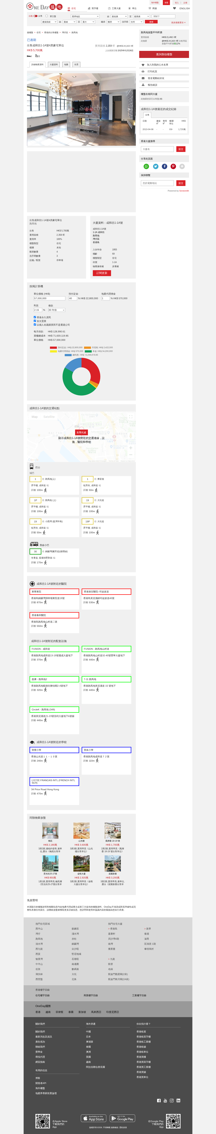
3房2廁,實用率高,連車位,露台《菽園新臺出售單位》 (113, 884)
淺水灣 (75, 933)
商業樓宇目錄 (91, 995)
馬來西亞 (96, 1012)
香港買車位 (142, 1077)
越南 (48, 1012)
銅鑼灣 (75, 943)
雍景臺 (111, 949)
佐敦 (38, 969)
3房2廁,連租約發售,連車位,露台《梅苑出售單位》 (50, 851)
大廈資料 (54, 64)
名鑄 (110, 969)
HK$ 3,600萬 (81, 844)
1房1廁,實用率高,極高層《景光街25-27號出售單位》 (50, 884)
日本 (88, 1036)
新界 (147, 928)
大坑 (74, 974)
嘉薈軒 (111, 933)
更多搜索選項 (177, 22)
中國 (88, 1031)
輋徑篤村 (149, 949)
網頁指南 (40, 1062)
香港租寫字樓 (144, 1036)
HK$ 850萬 (50, 877)
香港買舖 (141, 1072)
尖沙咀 (75, 949)
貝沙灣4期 (113, 938)
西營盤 (39, 979)
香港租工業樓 (144, 1041)
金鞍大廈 (81, 874)
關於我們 (40, 1031)
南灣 (110, 943)
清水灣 (39, 943)
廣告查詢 (40, 1041)
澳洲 (88, 1051)
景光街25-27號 (50, 874)
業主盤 (53, 16)
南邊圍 (75, 964)
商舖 (154, 8)
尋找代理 (40, 1057)
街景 (76, 64)
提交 (181, 149)
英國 (88, 1057)
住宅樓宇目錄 (42, 995)
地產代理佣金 (108, 293)
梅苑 (50, 841)
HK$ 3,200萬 (112, 877)
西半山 (39, 928)
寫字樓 (95, 8)
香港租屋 (141, 1031)
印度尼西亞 (112, 1012)
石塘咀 (75, 959)
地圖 (66, 64)
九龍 (111, 959)
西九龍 (39, 949)
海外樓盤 (155, 3)
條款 (50, 305)
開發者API (40, 1083)
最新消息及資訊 (43, 1036)
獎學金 (39, 1051)
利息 (36, 305)
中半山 (39, 964)
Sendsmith (184, 191)
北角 (74, 979)
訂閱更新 (102, 273)
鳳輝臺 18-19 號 (112, 841)
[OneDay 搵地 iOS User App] (93, 1118)
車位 (134, 8)
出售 (147, 115)
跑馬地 (39, 938)
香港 (37, 1012)
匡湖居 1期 (150, 943)
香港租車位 (142, 1051)
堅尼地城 (76, 954)
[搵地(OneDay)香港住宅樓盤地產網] (44, 6)
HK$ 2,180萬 (50, 844)
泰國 (70, 1012)
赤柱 (74, 938)
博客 (37, 1078)
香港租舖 (141, 1046)
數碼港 (75, 969)
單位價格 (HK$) (42, 293)
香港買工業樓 (144, 1067)
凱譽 (110, 964)
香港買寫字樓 (144, 1062)
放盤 (166, 3)
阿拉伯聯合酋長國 (95, 1067)
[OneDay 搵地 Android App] (122, 1118)
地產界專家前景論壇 (46, 1093)
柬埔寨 (89, 1041)
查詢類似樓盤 (164, 54)
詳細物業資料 (37, 64)
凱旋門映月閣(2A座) (118, 979)
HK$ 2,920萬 (81, 877)
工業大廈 (116, 8)
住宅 (73, 8)
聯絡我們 (40, 1046)
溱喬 (146, 938)
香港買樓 (141, 1057)
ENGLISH (185, 8)
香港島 (112, 928)
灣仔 (38, 933)
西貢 (38, 954)
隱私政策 (123, 1127)
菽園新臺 (113, 874)
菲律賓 (59, 1012)
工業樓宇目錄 (139, 995)
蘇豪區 (75, 928)
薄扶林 (39, 974)
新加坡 (82, 1012)
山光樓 (81, 841)
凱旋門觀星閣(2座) (118, 974)
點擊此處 (81, 432)
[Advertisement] (81, 179)
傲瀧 (146, 933)
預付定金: (74, 293)
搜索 (151, 22)
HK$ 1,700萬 (112, 844)
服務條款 (114, 1127)
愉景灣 (39, 959)
